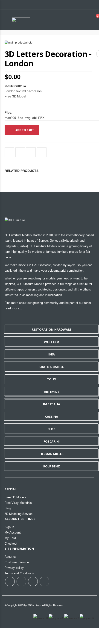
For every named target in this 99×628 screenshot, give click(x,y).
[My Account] (84, 20)
